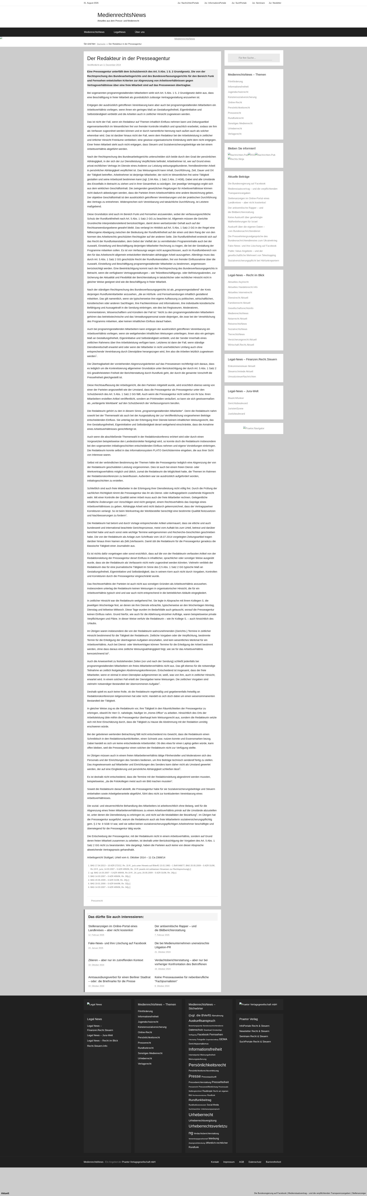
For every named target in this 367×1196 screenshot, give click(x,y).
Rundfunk (211, 1095)
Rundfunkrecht (236, 118)
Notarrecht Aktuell (237, 318)
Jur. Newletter (275, 3)
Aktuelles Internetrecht (240, 292)
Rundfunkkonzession (197, 1105)
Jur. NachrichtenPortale (188, 3)
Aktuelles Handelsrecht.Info (242, 287)
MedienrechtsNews (121, 15)
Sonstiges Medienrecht (240, 123)
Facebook (203, 1034)
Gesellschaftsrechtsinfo (240, 308)
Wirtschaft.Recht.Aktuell (241, 344)
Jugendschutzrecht (238, 92)
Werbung (213, 1138)
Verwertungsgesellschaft (198, 1139)
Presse (195, 1076)
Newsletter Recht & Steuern (254, 1031)
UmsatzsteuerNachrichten (242, 376)
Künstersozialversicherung (242, 97)
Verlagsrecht (234, 133)
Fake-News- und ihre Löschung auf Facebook (117, 943)
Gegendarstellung (212, 1039)
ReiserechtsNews (237, 323)
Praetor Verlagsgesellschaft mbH (139, 1162)
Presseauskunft (209, 1077)
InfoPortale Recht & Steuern (254, 1026)
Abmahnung (217, 1015)
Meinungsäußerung (197, 1059)
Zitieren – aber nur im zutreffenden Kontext (115, 960)
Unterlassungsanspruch (210, 1109)
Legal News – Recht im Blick (102, 1040)
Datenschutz (196, 1029)
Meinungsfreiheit (207, 1055)
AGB (241, 1162)
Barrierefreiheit (273, 1162)
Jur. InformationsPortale (215, 3)
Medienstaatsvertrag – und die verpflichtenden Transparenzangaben (267, 1193)
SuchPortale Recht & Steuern (255, 1041)
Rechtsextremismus (200, 1095)
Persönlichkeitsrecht (239, 107)
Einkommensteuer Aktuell (241, 366)
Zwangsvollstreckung (197, 1143)
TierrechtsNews (236, 334)
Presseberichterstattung (200, 1082)
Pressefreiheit (220, 1082)
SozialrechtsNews (237, 329)
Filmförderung (235, 81)
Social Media (213, 1105)
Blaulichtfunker (236, 398)
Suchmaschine (194, 1109)
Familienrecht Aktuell (239, 303)
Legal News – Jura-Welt (100, 1035)
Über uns (140, 32)
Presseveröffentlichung (208, 1087)
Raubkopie (207, 1091)
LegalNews (120, 32)
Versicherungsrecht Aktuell (242, 339)
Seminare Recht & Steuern (253, 1036)
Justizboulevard (236, 413)
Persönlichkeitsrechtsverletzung (204, 1070)
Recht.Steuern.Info (97, 1046)
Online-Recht (235, 102)
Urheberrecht (235, 128)
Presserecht (97, 900)
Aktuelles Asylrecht (238, 282)
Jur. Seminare (258, 3)
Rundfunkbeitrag (200, 1100)
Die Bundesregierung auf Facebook (247, 183)
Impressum (229, 1162)
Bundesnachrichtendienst (213, 1026)
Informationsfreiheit (238, 86)
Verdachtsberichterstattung (206, 1133)
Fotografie (201, 1039)
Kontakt (215, 1162)
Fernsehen (216, 1034)
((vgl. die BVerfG (200, 1015)
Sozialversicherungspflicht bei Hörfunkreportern (253, 260)
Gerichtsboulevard (238, 403)
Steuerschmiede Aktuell (240, 371)
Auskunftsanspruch (202, 1021)
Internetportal (194, 1055)
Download (208, 1030)
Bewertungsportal (195, 1026)
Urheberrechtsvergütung (202, 1120)
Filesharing (192, 1039)
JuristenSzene (235, 408)
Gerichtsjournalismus (199, 1043)
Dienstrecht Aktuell (238, 297)
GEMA (223, 1039)
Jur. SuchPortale (239, 3)
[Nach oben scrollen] (361, 1190)
